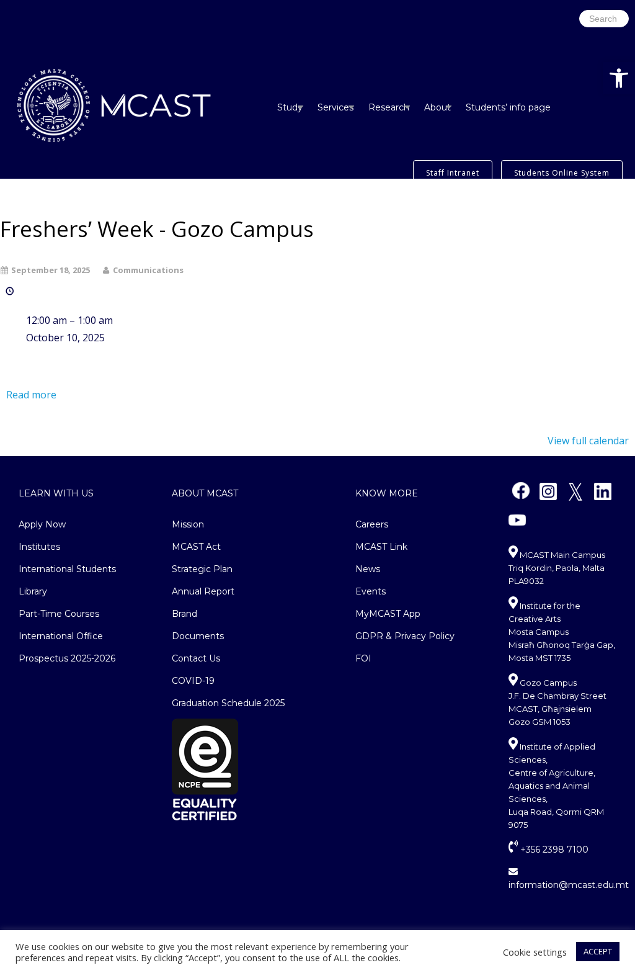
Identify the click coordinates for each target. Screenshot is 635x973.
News (367, 569)
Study (290, 107)
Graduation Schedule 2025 (228, 703)
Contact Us (196, 658)
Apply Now (42, 524)
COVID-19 (193, 680)
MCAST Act (196, 546)
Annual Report (203, 591)
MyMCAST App (387, 613)
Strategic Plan (202, 569)
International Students (67, 569)
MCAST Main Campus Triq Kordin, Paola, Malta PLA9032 (556, 568)
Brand (184, 613)
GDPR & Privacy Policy (405, 636)
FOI (363, 658)
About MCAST (205, 493)
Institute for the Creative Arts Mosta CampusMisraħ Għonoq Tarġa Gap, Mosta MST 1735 (561, 632)
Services (335, 107)
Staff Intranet (452, 173)
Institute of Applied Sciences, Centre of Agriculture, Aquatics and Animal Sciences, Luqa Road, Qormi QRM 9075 (556, 786)
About (437, 107)
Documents (198, 636)
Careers (371, 524)
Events (370, 591)
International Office (61, 636)
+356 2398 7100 (553, 849)
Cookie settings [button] (535, 951)
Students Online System (562, 173)
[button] (619, 78)
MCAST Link (381, 546)
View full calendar (588, 440)
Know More (386, 493)
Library (33, 591)
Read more (31, 394)
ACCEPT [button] (598, 951)
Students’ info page (508, 107)
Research (388, 107)
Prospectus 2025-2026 (67, 658)
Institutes (39, 546)
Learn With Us (56, 493)
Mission (188, 524)
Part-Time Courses (59, 613)
